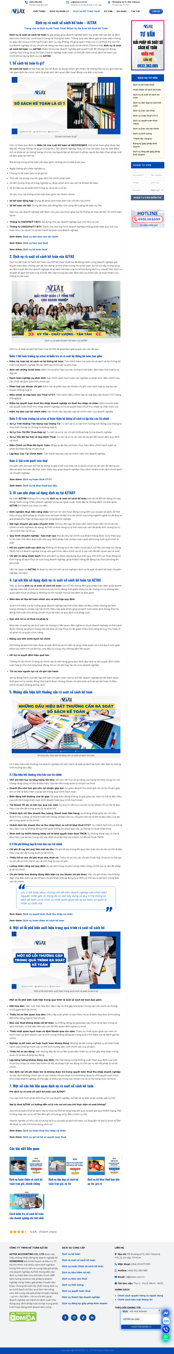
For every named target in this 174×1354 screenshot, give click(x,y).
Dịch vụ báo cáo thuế (35, 243)
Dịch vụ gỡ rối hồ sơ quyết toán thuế (44, 1137)
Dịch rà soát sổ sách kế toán (78, 1260)
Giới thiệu (39, 11)
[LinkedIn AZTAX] (92, 1317)
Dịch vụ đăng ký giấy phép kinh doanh (84, 1303)
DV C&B (108, 11)
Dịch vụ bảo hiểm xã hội (76, 1272)
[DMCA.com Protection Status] (22, 1316)
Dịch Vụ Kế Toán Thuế (86, 11)
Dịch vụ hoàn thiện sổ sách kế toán (43, 920)
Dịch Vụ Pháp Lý (59, 11)
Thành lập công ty (142, 138)
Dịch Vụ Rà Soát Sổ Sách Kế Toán (88, 28)
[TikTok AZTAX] (83, 1317)
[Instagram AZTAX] (74, 1317)
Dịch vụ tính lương (142, 133)
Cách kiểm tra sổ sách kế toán (27, 1214)
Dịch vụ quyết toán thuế (76, 1291)
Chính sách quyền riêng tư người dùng (140, 1295)
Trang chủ (30, 28)
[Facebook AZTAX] (65, 1317)
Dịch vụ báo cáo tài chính (146, 128)
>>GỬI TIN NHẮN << (141, 1326)
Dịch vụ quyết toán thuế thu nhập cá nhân (48, 914)
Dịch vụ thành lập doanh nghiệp (81, 1297)
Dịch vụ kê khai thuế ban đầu (40, 485)
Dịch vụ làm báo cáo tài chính (40, 236)
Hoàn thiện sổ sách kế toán (147, 89)
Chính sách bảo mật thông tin (135, 1299)
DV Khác (122, 11)
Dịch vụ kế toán (71, 1254)
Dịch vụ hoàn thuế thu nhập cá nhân (44, 1130)
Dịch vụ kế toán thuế (35, 249)
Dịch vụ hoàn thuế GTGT (37, 479)
